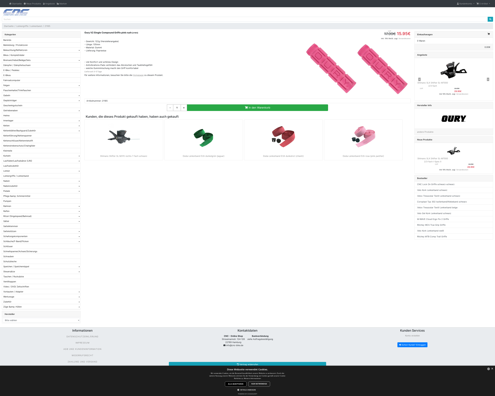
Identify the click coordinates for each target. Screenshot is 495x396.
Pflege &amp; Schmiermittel (16, 196)
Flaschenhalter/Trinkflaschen (17, 90)
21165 (47, 26)
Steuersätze (9, 271)
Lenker (6, 171)
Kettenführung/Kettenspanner (17, 135)
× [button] (492, 369)
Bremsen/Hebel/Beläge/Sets (17, 60)
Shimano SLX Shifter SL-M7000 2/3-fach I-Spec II (432, 160)
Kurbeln (7, 155)
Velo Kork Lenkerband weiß (430, 230)
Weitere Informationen (252, 378)
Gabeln (6, 95)
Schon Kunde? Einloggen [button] (413, 344)
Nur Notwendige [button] (259, 384)
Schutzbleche (9, 261)
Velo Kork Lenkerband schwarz (432, 190)
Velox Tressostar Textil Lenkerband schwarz (438, 196)
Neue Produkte (424, 139)
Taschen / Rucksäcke (13, 276)
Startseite (9, 26)
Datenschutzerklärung (82, 336)
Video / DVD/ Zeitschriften (16, 286)
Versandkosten (404, 38)
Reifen (6, 211)
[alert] (247, 381)
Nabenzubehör (10, 186)
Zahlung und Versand (82, 361)
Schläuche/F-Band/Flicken (16, 241)
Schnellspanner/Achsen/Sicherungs (20, 251)
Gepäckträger (10, 100)
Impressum (82, 342)
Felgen (6, 85)
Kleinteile (7, 150)
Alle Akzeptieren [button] (235, 384)
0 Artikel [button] (483, 3)
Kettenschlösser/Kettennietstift (18, 140)
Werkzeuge (8, 296)
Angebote (422, 55)
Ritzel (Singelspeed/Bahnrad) (17, 216)
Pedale (6, 191)
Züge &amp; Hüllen (12, 306)
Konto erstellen (412, 335)
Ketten (6, 125)
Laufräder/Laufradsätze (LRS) (17, 160)
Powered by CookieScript (247, 394)
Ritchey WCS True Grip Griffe (431, 225)
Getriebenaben (10, 110)
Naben (6, 181)
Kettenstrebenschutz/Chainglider (19, 145)
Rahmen (7, 206)
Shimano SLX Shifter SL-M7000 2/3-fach (432, 84)
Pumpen (7, 201)
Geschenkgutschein (12, 105)
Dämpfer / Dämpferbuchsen (17, 65)
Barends (7, 40)
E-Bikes (7, 75)
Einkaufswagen (425, 34)
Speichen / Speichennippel (16, 266)
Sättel (6, 221)
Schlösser (8, 246)
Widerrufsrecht (82, 355)
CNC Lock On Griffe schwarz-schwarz (436, 184)
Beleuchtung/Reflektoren (15, 50)
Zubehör (7, 301)
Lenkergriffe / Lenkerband (29, 26)
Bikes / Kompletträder (13, 55)
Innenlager (8, 120)
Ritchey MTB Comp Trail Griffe (432, 236)
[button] (465, 3)
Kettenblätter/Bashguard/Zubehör (19, 130)
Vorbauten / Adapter (13, 291)
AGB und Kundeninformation (82, 349)
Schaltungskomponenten (15, 236)
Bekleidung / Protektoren (15, 45)
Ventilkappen (9, 281)
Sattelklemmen (10, 226)
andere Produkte (425, 132)
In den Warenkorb (259, 107)
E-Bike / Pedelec (11, 70)
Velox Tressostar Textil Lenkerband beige (437, 207)
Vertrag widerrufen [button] (248, 364)
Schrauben (8, 256)
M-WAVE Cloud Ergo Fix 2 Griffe (433, 219)
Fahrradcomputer (11, 80)
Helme (6, 115)
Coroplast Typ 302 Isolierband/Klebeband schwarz (442, 201)
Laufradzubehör (11, 166)
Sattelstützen (9, 231)
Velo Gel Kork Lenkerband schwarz (434, 213)
